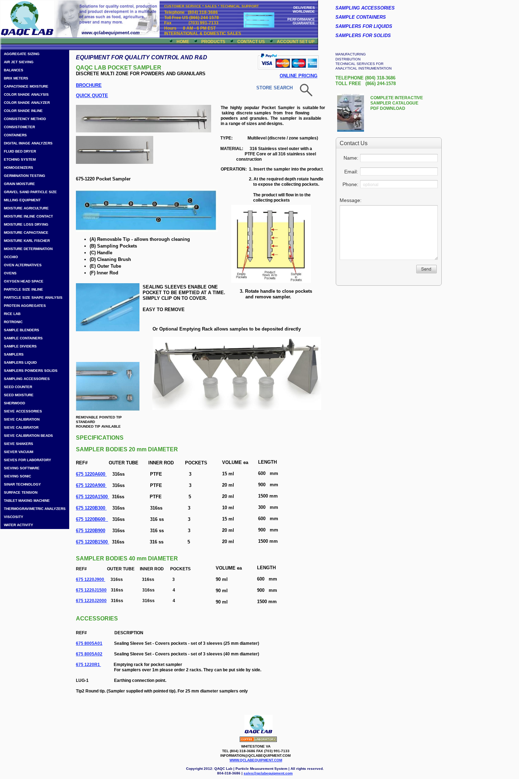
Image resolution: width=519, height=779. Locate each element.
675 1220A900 (91, 485)
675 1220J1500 (91, 590)
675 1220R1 (88, 664)
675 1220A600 (91, 474)
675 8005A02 (89, 654)
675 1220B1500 (92, 542)
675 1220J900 (90, 579)
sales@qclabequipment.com (268, 773)
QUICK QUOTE (92, 95)
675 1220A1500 (92, 496)
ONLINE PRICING (298, 75)
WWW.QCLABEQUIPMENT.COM (255, 760)
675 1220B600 (92, 519)
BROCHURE (89, 85)
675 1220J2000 (91, 600)
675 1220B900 (90, 530)
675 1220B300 (91, 508)
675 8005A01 (89, 643)
